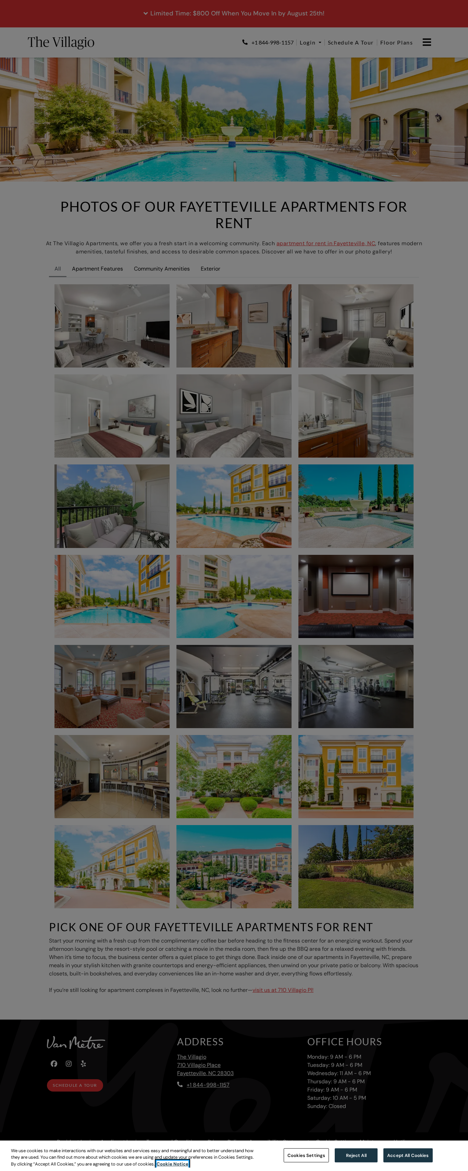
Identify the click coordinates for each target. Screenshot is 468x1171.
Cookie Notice (172, 1164)
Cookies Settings (306, 1155)
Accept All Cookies (408, 1155)
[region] (234, 1156)
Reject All (356, 1155)
